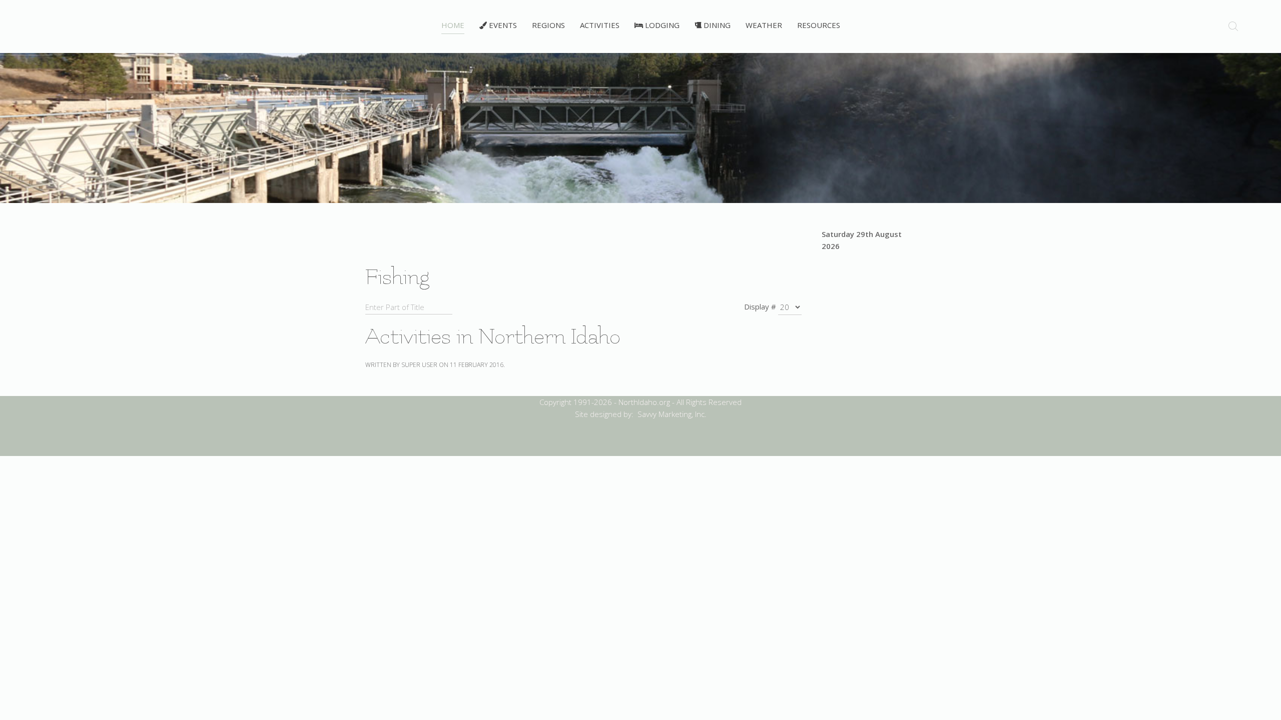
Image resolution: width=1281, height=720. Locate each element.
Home (452, 25)
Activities (599, 25)
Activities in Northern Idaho (492, 336)
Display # (760, 307)
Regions (548, 25)
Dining (716, 25)
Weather (764, 25)
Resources (818, 25)
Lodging (661, 25)
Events (502, 25)
